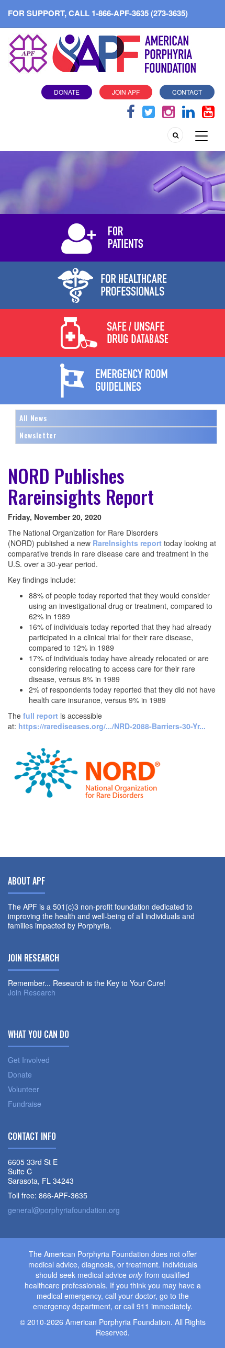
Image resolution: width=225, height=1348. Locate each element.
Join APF (126, 91)
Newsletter (38, 434)
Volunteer (23, 1089)
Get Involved (29, 1060)
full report (40, 715)
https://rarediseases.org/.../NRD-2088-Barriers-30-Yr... (112, 726)
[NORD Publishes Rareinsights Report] (86, 788)
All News (33, 417)
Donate (67, 91)
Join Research (31, 992)
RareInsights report (127, 543)
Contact (187, 91)
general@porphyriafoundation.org (64, 1210)
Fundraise (24, 1103)
